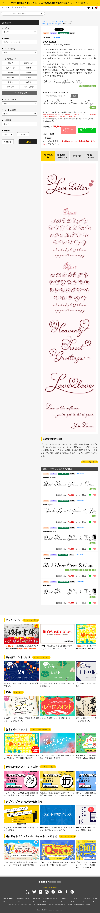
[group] (21, 637)
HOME (43, 21)
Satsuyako (58, 24)
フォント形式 (9, 49)
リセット (8, 142)
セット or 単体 (10, 110)
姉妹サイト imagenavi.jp (37, 904)
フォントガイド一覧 (40, 657)
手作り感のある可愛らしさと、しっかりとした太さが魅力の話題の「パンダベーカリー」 (50, 3)
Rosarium (47, 585)
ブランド (7, 28)
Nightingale (48, 504)
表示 (74, 96)
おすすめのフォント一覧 (39, 729)
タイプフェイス (52, 21)
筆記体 (61, 21)
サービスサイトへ (66, 836)
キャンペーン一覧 (30, 620)
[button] (3, 3)
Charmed (46, 558)
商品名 (7, 38)
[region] (69, 104)
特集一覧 (17, 692)
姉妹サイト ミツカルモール (17, 904)
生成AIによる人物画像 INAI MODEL (79, 904)
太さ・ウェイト (10, 99)
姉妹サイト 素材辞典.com (57, 904)
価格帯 (7, 130)
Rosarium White (49, 531)
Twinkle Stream (49, 478)
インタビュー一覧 (47, 767)
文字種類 (7, 120)
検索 (29, 142)
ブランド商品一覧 (88, 462)
